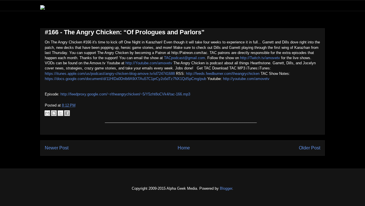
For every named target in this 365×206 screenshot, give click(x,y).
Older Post (309, 147)
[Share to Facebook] (67, 113)
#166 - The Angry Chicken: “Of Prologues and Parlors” (124, 32)
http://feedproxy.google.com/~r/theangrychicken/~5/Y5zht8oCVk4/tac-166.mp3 (125, 94)
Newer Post (56, 147)
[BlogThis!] (54, 113)
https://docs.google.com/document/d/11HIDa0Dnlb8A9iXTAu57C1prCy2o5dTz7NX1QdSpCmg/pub (125, 79)
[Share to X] (60, 113)
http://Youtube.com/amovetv (148, 63)
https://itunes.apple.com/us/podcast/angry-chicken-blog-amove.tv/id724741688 (110, 73)
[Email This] (47, 113)
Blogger (226, 188)
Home (184, 147)
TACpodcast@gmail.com (184, 58)
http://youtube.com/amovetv (246, 79)
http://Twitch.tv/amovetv (260, 58)
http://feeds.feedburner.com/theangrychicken (222, 73)
